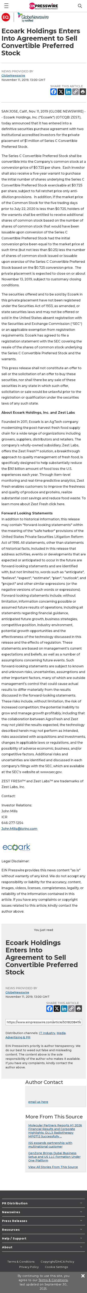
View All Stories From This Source (53, 1167)
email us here (38, 1102)
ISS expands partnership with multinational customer (50, 1144)
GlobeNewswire (13, 75)
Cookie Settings (56, 1266)
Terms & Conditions (21, 1261)
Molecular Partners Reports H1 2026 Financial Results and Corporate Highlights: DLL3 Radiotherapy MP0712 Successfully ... (55, 1131)
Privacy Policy (29, 1266)
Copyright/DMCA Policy (57, 1261)
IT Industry (47, 1033)
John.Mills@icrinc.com (19, 829)
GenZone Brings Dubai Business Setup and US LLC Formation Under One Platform (54, 1156)
